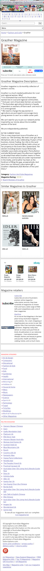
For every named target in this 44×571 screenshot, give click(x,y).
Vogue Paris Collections (12, 458)
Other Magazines (10, 416)
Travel (5, 405)
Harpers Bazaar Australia (13, 439)
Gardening (7, 374)
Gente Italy (7, 510)
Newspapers (8, 395)
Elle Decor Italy (9, 437)
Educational (7, 363)
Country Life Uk (9, 453)
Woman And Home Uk (12, 442)
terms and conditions (11, 543)
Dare (5, 429)
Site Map (6, 565)
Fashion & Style (9, 366)
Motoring (6, 382)
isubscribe (18, 296)
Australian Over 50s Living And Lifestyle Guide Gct (21, 500)
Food (5, 368)
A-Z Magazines (8, 557)
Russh (5, 450)
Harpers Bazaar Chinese (13, 426)
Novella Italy (8, 460)
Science (6, 397)
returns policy (21, 546)
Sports (5, 400)
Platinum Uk (8, 434)
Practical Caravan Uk (11, 466)
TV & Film (6, 408)
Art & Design (8, 358)
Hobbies (6, 384)
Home (3, 33)
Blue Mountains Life (11, 447)
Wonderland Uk (9, 507)
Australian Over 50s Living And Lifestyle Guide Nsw (21, 469)
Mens (5, 390)
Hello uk (5, 216)
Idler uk (5, 249)
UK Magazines (21, 561)
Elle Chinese (8, 497)
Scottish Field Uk (10, 445)
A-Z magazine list (22, 515)
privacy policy (27, 543)
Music (5, 392)
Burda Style (8, 487)
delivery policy (8, 546)
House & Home (9, 387)
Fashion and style (15, 33)
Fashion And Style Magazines (21, 174)
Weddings (7, 411)
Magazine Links (18, 565)
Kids (4, 371)
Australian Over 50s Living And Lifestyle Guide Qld (21, 490)
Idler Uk (6, 479)
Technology (7, 403)
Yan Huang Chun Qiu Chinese (15, 484)
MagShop (17, 314)
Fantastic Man (9, 455)
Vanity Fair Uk (8, 481)
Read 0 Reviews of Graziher (13, 180)
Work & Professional (11, 413)
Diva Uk (6, 473)
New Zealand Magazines (25, 557)
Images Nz (7, 504)
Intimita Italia (8, 476)
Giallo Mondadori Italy (12, 431)
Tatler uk (25, 249)
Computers (7, 360)
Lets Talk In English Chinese (14, 494)
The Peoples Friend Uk (12, 463)
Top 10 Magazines (23, 559)
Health (5, 376)
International (8, 379)
